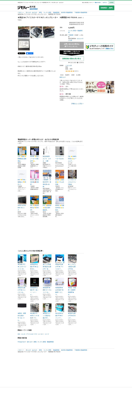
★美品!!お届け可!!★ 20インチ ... (72, 315)
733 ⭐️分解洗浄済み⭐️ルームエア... (72, 159)
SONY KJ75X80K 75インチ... (22, 208)
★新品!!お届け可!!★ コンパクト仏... (22, 290)
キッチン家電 (47, 12)
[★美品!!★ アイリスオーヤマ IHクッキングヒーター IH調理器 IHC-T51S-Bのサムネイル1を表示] (24, 32)
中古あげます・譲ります (25, 342)
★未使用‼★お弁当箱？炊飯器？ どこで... (59, 291)
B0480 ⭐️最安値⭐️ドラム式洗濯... (59, 182)
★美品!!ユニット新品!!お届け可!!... (46, 315)
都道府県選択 (34, 9)
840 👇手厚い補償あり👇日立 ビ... (22, 182)
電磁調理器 (56, 12)
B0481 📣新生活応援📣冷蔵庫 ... (34, 182)
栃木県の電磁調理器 (67, 12)
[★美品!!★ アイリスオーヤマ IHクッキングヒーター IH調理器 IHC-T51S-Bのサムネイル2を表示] (36, 32)
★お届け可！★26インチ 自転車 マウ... (34, 315)
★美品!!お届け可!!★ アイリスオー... (59, 266)
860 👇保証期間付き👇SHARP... (34, 208)
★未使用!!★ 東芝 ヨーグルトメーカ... (47, 290)
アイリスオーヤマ (31, 334)
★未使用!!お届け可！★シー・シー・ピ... (34, 291)
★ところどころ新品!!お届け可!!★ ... (72, 266)
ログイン (105, 2)
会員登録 (111, 2)
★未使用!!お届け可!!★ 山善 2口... (34, 266)
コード (47, 334)
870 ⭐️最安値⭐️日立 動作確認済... (47, 208)
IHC (19, 334)
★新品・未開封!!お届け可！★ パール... (22, 316)
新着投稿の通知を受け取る (71, 58)
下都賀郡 (70, 35)
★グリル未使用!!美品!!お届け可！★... (47, 266)
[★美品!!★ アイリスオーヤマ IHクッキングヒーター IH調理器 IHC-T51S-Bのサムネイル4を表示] (24, 44)
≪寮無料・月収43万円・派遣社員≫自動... (47, 183)
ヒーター (41, 334)
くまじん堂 (68, 65)
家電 (40, 12)
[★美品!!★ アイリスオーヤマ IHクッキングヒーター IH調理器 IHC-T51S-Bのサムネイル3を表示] (48, 32)
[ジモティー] (23, 8)
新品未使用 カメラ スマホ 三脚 (47, 159)
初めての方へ (98, 2)
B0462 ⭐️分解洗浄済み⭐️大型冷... (59, 208)
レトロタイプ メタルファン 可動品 (72, 182)
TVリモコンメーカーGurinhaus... (59, 159)
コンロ (23, 334)
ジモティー (21, 12)
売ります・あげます (31, 12)
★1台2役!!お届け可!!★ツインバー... (59, 315)
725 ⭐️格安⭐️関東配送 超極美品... (22, 159)
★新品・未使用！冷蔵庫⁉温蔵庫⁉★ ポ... (72, 291)
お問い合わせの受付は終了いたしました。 (71, 45)
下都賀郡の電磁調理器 (81, 12)
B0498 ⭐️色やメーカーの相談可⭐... (34, 159)
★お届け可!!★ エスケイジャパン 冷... (22, 266)
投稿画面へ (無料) (107, 8)
